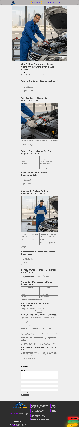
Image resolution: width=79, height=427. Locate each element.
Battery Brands (51, 2)
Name (22, 380)
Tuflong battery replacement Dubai (30, 277)
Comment (23, 370)
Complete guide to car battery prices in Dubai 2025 (32, 310)
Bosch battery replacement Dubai (29, 276)
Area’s (38, 2)
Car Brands (44, 2)
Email (22, 384)
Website (22, 388)
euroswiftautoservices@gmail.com (20, 424)
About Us (59, 2)
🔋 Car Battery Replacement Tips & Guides (29, 358)
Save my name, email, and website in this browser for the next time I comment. (36, 392)
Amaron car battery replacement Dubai (30, 275)
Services (34, 2)
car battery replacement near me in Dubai (30, 265)
